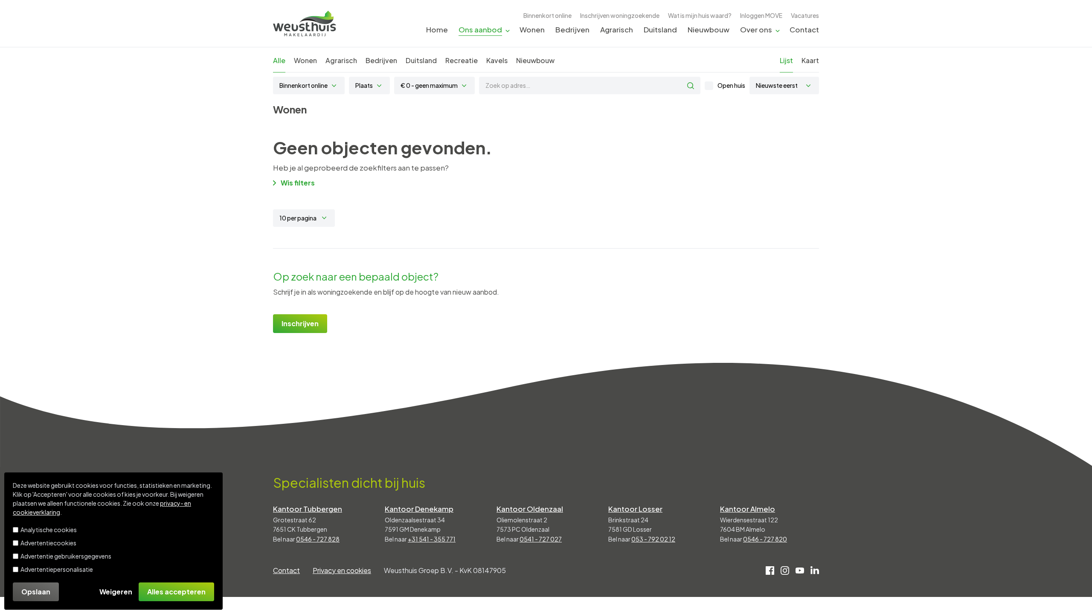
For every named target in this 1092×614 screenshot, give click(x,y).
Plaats (364, 85)
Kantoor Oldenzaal (530, 508)
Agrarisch (616, 29)
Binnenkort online (547, 15)
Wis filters (298, 182)
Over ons (756, 29)
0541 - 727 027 (541, 539)
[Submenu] (507, 30)
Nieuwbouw (708, 29)
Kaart (810, 60)
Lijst (786, 60)
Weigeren (115, 591)
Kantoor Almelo (747, 508)
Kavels (497, 60)
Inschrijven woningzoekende (619, 15)
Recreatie (461, 60)
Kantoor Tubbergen (307, 508)
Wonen (532, 29)
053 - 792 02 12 (653, 539)
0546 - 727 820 (765, 539)
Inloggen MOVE (761, 15)
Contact (804, 29)
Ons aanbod (480, 29)
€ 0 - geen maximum (429, 85)
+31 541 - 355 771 (432, 539)
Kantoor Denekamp (419, 508)
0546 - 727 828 (318, 539)
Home (437, 29)
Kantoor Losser (635, 508)
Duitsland (660, 29)
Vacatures (805, 15)
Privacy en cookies (342, 570)
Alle (279, 60)
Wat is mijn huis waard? (700, 15)
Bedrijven (572, 29)
